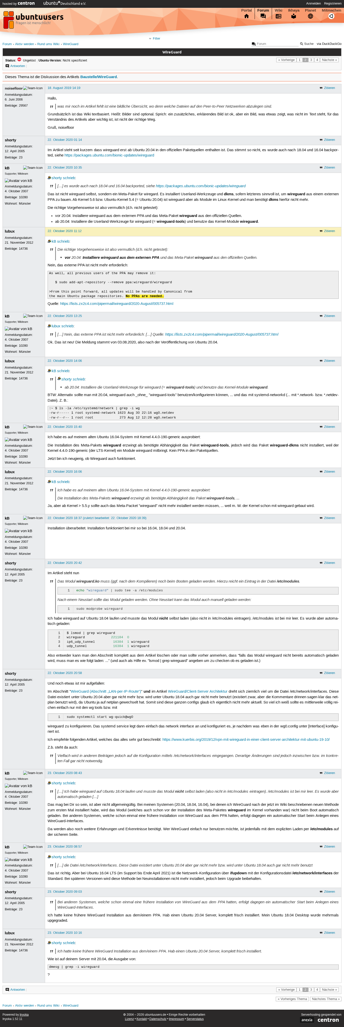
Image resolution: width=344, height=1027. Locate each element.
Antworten (17, 66)
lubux (10, 231)
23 (20, 157)
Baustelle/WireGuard (98, 76)
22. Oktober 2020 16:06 (65, 472)
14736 (23, 249)
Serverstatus (195, 1019)
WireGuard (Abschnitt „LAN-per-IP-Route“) (106, 691)
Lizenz (129, 1019)
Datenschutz (157, 1019)
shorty (10, 140)
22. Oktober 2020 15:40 (65, 427)
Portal (246, 10)
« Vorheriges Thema (292, 999)
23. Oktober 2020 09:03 (65, 892)
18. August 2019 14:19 (64, 88)
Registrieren (332, 4)
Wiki (278, 10)
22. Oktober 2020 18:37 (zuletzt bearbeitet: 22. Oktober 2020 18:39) (97, 518)
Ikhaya (293, 10)
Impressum (176, 1019)
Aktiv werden (24, 44)
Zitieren (329, 88)
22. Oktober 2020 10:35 (65, 168)
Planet (310, 10)
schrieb (69, 178)
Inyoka (24, 1015)
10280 (23, 197)
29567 (23, 106)
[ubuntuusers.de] (34, 21)
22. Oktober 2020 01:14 (65, 140)
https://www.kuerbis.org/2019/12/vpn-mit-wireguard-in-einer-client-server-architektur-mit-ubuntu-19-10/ (246, 739)
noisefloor (14, 88)
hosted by (10, 4)
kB (7, 168)
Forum (263, 10)
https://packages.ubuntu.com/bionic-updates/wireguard (109, 155)
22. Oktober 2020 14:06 (65, 361)
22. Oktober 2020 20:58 (65, 673)
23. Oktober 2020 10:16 (65, 933)
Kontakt (141, 1019)
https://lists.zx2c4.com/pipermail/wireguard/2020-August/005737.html (116, 304)
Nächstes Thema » (326, 999)
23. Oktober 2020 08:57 (65, 847)
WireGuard (70, 44)
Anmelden (313, 4)
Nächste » (329, 60)
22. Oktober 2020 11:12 (65, 231)
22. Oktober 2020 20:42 (65, 563)
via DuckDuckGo (329, 44)
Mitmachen (331, 10)
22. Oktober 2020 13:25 (65, 316)
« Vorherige (286, 60)
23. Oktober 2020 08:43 (65, 773)
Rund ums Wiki (48, 44)
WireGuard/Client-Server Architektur (197, 691)
